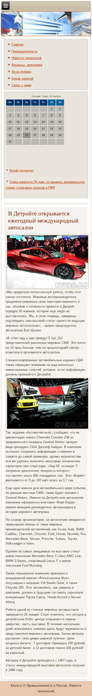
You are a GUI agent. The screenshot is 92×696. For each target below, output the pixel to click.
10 (10, 122)
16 (60, 122)
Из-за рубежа (21, 72)
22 (51, 128)
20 (35, 128)
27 (35, 135)
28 (43, 135)
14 (43, 122)
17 (10, 128)
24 (10, 135)
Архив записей (22, 78)
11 (18, 122)
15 (51, 122)
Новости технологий (26, 58)
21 (43, 128)
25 (18, 135)
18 (18, 128)
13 (35, 122)
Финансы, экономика (27, 65)
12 (26, 122)
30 (60, 135)
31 (10, 141)
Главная (18, 44)
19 (26, 128)
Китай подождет (22, 170)
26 (26, 135)
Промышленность (25, 51)
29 (51, 135)
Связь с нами (21, 85)
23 (60, 128)
